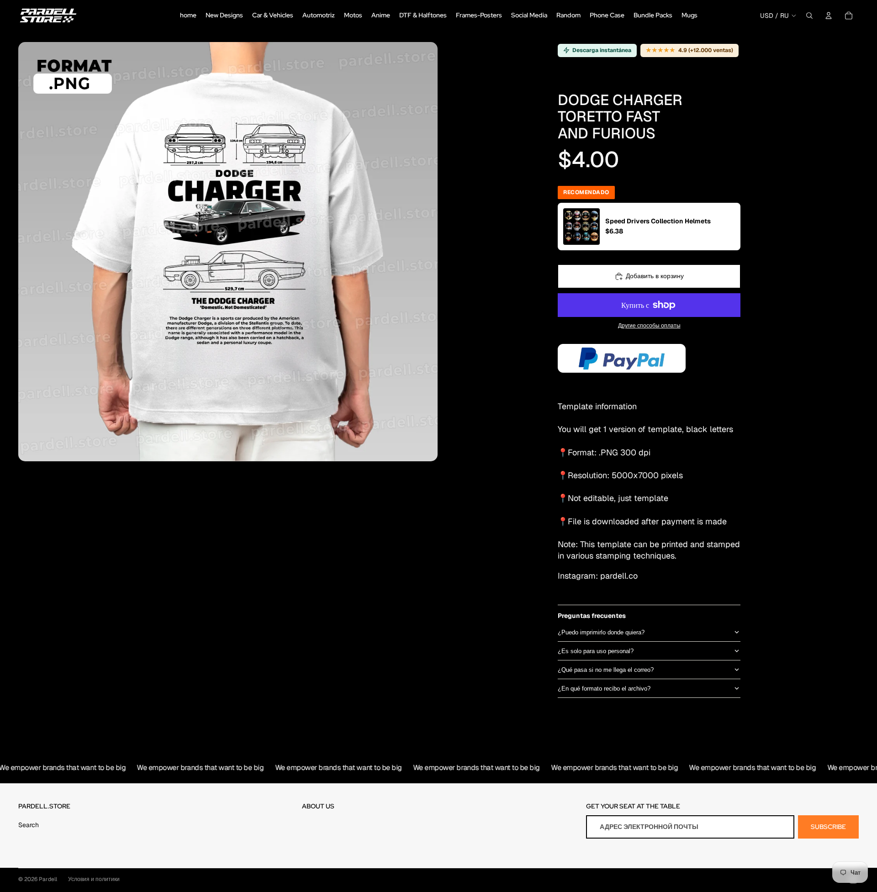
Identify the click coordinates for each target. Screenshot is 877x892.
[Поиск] (809, 15)
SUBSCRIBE (828, 827)
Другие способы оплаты (649, 325)
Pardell (48, 879)
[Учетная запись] (829, 15)
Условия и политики (94, 879)
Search (28, 825)
